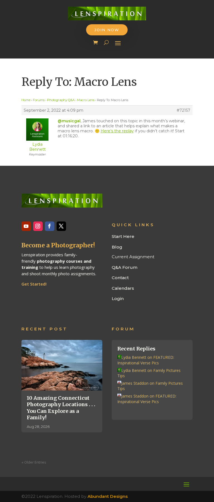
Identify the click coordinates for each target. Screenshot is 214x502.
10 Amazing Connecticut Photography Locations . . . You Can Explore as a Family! (61, 408)
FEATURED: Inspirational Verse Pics (145, 360)
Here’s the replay (117, 130)
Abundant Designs (107, 496)
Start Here (123, 236)
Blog (117, 247)
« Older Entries (33, 462)
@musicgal (69, 120)
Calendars (123, 288)
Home (25, 100)
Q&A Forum (124, 267)
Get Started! (34, 284)
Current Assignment (133, 256)
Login (118, 298)
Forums (39, 100)
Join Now (106, 30)
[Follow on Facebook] (49, 226)
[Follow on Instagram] (38, 226)
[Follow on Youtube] (26, 226)
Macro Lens (85, 100)
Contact (120, 277)
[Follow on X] (61, 226)
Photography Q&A (61, 100)
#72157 (183, 110)
